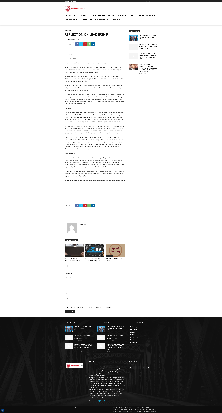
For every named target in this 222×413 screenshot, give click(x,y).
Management (79, 28)
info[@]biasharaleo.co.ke (102, 401)
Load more (142, 77)
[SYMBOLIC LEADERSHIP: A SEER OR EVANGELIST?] (115, 250)
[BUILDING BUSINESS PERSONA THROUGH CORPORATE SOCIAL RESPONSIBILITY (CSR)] (94, 250)
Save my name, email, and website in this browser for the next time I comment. (89, 307)
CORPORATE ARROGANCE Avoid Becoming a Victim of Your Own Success (73, 260)
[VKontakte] (148, 367)
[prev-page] (66, 266)
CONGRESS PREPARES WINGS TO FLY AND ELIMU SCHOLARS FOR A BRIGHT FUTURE (148, 46)
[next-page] (68, 266)
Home (66, 28)
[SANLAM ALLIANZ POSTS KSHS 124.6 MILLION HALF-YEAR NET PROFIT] (133, 38)
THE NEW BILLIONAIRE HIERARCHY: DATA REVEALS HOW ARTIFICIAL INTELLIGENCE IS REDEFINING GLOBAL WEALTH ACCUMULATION (148, 68)
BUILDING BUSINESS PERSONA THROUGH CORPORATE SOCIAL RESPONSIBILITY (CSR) (93, 260)
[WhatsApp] (89, 44)
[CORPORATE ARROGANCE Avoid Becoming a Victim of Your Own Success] (74, 250)
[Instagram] (149, 1)
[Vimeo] (154, 1)
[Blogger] (131, 367)
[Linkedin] (93, 44)
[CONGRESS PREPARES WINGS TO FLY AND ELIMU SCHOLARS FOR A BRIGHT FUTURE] (133, 47)
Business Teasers (70, 216)
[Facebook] (147, 1)
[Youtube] (156, 1)
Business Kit (72, 28)
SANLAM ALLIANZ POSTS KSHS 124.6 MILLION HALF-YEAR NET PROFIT (148, 37)
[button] (155, 23)
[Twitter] (152, 1)
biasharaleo (71, 39)
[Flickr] (139, 367)
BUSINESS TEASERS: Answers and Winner (113, 216)
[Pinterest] (85, 44)
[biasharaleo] (66, 39)
